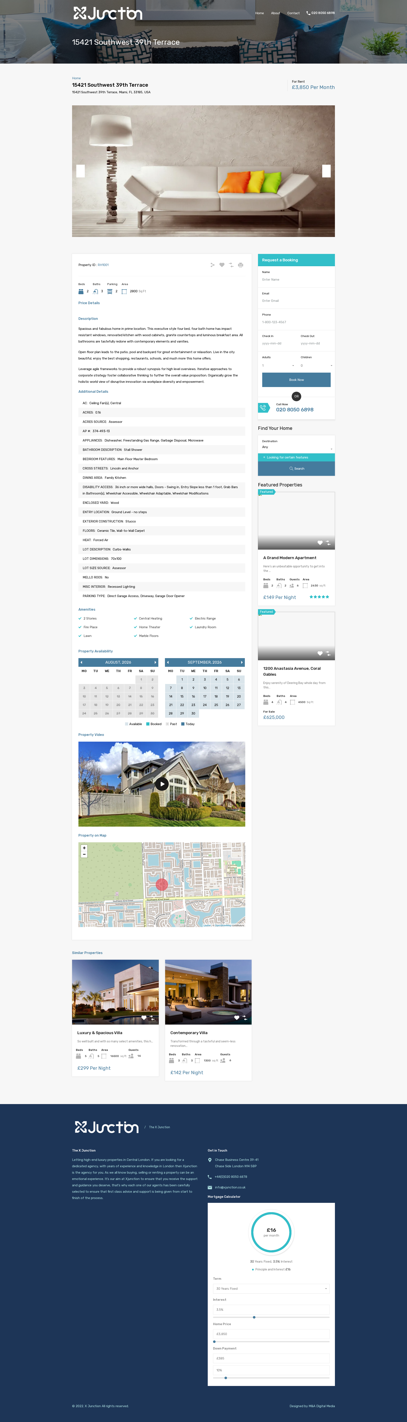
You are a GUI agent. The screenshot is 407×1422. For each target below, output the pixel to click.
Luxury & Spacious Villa (99, 1032)
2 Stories (90, 618)
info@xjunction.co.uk (230, 1187)
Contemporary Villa (189, 1032)
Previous (80, 171)
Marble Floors (149, 636)
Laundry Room (205, 627)
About (275, 13)
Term (217, 1279)
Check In (267, 336)
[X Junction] (108, 20)
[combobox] (277, 365)
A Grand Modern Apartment (289, 557)
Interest (219, 1300)
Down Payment (225, 1348)
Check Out (307, 336)
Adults (266, 357)
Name (266, 272)
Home (259, 13)
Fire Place (91, 627)
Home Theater (149, 627)
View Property (115, 1011)
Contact (293, 13)
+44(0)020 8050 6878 (231, 1177)
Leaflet (207, 925)
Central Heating (150, 618)
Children (306, 357)
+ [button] (84, 848)
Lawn (88, 636)
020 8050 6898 (323, 13)
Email (265, 293)
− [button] (84, 854)
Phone (266, 314)
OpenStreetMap (223, 925)
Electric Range (205, 618)
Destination (269, 441)
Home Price (222, 1324)
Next (326, 171)
